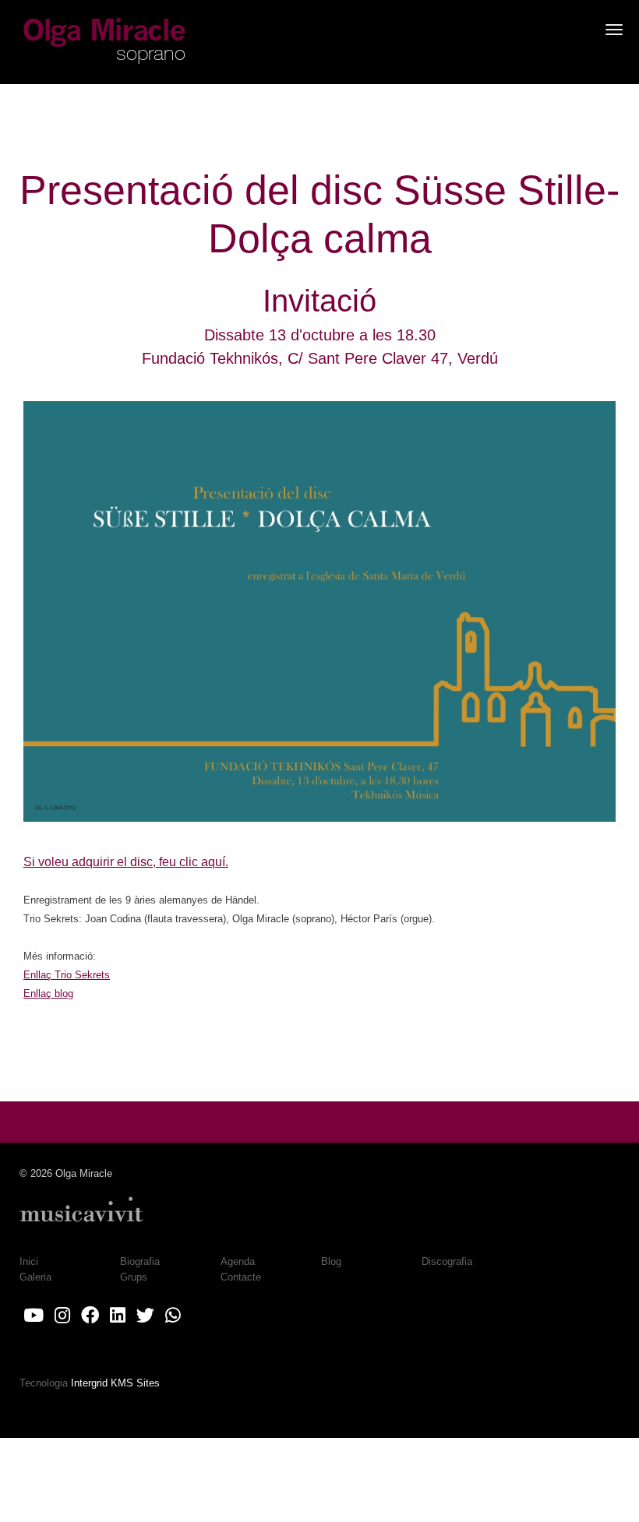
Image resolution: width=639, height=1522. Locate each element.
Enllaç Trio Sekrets (66, 975)
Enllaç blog (48, 993)
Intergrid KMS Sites (115, 1383)
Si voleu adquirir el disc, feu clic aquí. (125, 861)
